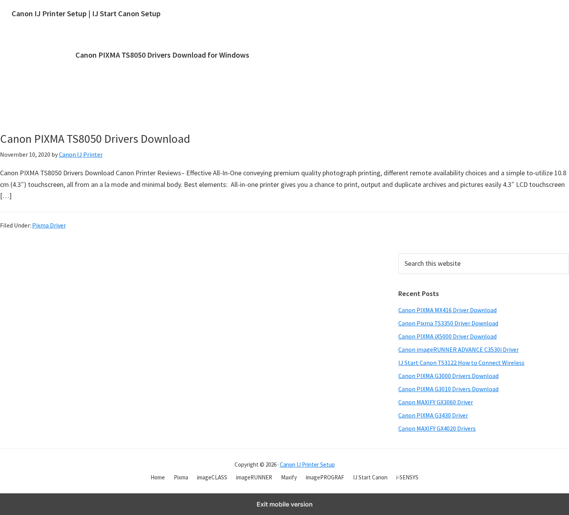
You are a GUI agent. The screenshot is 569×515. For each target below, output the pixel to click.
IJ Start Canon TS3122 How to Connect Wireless (461, 362)
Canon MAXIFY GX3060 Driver (435, 402)
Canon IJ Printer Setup (307, 464)
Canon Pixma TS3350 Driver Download (448, 323)
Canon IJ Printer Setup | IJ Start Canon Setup (86, 13)
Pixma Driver (49, 225)
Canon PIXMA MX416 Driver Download (447, 310)
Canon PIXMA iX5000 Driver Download (447, 336)
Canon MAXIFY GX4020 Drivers (437, 428)
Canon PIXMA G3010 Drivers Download (448, 389)
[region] (211, 104)
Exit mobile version (285, 504)
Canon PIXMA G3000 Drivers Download (448, 376)
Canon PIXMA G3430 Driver (433, 415)
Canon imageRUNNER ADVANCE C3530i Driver (458, 349)
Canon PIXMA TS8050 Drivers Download (95, 138)
